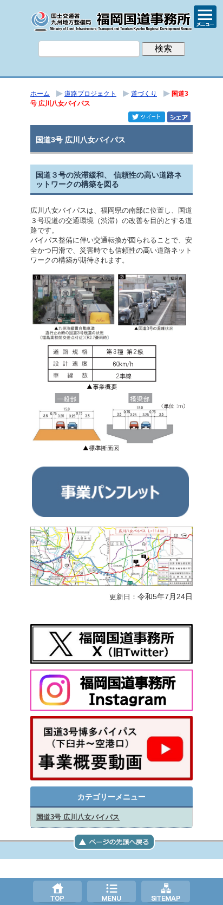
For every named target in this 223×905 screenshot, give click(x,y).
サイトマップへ (166, 891)
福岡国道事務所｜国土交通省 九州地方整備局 (111, 22)
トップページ (57, 891)
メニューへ (111, 891)
